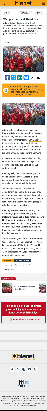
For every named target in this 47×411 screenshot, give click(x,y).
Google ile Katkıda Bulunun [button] (26, 319)
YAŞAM (6, 13)
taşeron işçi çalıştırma (12, 265)
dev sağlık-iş (9, 269)
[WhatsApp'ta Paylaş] (19, 77)
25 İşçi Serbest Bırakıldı (20, 19)
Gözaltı (28, 265)
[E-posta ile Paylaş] (38, 77)
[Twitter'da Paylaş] (13, 77)
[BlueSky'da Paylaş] (26, 77)
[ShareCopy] (32, 77)
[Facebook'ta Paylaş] (7, 77)
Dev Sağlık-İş (35, 139)
